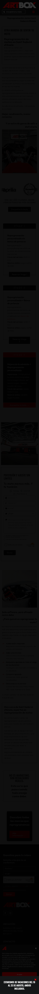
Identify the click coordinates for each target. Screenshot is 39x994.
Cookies (8, 991)
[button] (36, 948)
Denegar (19, 980)
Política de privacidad (18, 991)
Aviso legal (30, 991)
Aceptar (19, 974)
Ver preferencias (19, 986)
